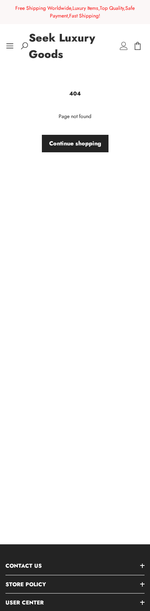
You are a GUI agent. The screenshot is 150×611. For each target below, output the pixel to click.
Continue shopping (75, 143)
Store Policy (25, 584)
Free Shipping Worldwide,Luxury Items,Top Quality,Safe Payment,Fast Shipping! (75, 11)
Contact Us (23, 566)
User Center (24, 603)
